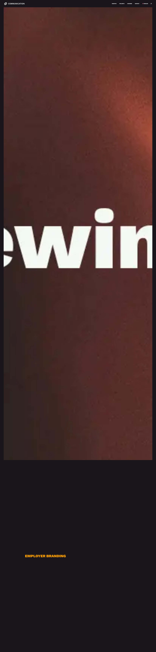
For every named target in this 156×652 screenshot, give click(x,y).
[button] (151, 3)
